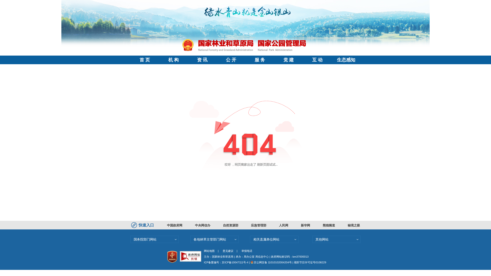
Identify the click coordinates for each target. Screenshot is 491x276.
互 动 (317, 59)
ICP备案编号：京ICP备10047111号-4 (226, 262)
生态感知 (346, 59)
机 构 (173, 59)
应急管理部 (258, 225)
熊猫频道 (329, 225)
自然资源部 (230, 225)
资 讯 (202, 59)
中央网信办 (202, 225)
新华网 (305, 225)
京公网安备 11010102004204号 (273, 262)
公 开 (231, 59)
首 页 (145, 59)
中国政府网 (174, 225)
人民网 (283, 225)
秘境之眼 (354, 225)
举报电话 (246, 250)
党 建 (288, 59)
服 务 (260, 59)
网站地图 (209, 250)
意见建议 (228, 250)
